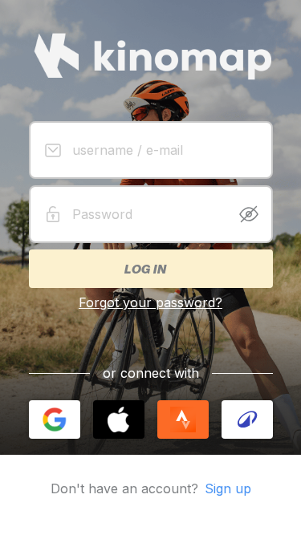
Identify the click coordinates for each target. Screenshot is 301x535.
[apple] (118, 419)
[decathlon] (247, 419)
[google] (54, 419)
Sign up (228, 488)
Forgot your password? (150, 302)
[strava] (183, 419)
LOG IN (144, 269)
